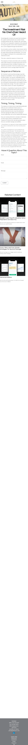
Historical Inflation (6, 277)
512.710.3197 (15, 722)
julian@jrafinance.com (14, 730)
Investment (14, 739)
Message (3, 170)
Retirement (14, 738)
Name (2, 154)
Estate (14, 741)
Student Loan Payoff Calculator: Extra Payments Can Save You (12, 218)
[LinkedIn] (14, 733)
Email (2, 162)
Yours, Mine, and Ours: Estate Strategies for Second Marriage (10, 248)
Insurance (14, 743)
